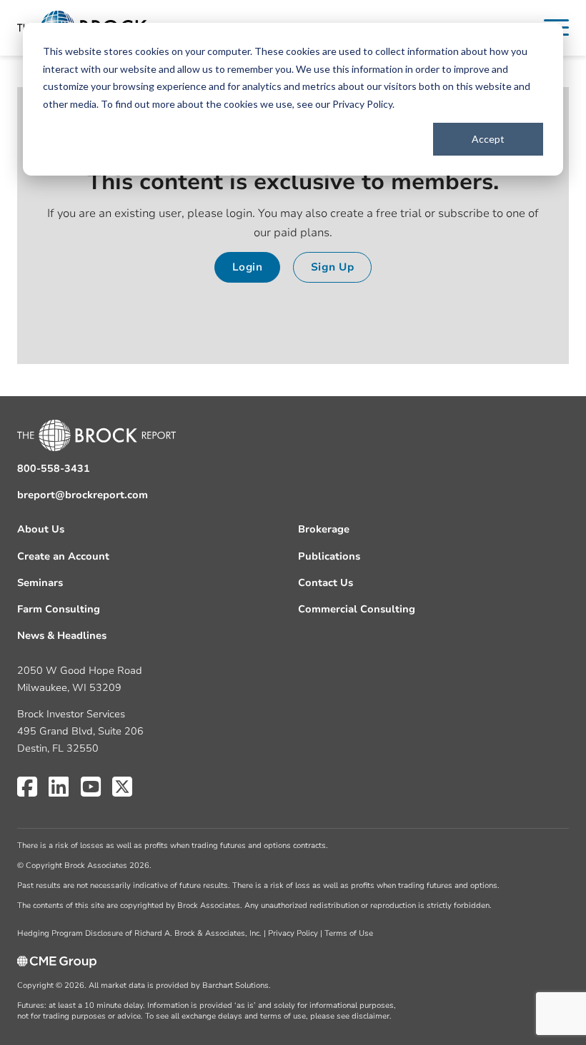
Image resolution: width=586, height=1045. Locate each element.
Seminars (40, 583)
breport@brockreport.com (82, 495)
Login (247, 267)
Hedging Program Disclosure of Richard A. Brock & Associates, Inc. (139, 933)
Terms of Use (348, 933)
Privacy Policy (362, 104)
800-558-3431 (53, 468)
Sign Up (332, 267)
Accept (488, 139)
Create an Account (63, 556)
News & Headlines (61, 635)
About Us (40, 529)
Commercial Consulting (356, 609)
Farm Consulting (58, 609)
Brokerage (323, 529)
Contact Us (325, 583)
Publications (329, 556)
